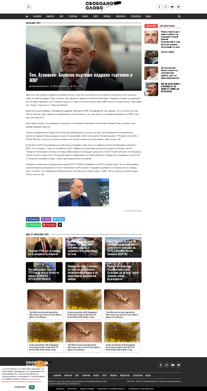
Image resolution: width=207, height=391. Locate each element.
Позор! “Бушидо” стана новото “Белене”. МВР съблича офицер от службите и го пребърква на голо (82, 247)
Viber (47, 219)
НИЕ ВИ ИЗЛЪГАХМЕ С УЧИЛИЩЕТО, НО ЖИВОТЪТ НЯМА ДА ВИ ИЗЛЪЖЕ (171, 87)
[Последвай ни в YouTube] (172, 6)
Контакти (72, 389)
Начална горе (33, 23)
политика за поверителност (29, 381)
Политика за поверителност (111, 389)
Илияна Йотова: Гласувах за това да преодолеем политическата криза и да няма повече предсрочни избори (83, 272)
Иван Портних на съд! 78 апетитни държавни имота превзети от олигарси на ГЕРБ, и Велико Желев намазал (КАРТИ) (122, 247)
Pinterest (50, 225)
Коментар (50, 16)
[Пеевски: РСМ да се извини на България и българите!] (44, 247)
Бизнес (85, 16)
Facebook (33, 219)
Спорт (95, 16)
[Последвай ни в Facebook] (159, 6)
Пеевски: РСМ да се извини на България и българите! (44, 252)
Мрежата (107, 16)
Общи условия (87, 389)
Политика (73, 16)
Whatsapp (35, 225)
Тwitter (60, 219)
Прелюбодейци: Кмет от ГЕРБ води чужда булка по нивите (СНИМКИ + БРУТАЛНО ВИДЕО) (43, 274)
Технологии (136, 16)
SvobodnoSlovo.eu (40, 86)
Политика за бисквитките (141, 389)
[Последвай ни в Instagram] (165, 6)
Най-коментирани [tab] (167, 25)
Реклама (60, 389)
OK (31, 387)
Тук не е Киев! (167, 51)
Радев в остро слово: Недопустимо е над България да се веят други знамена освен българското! (123, 272)
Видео (148, 16)
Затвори (20, 387)
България (37, 16)
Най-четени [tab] (151, 25)
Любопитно (121, 16)
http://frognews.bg (133, 210)
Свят (61, 16)
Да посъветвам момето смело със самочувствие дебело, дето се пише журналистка (170, 72)
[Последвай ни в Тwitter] (178, 6)
